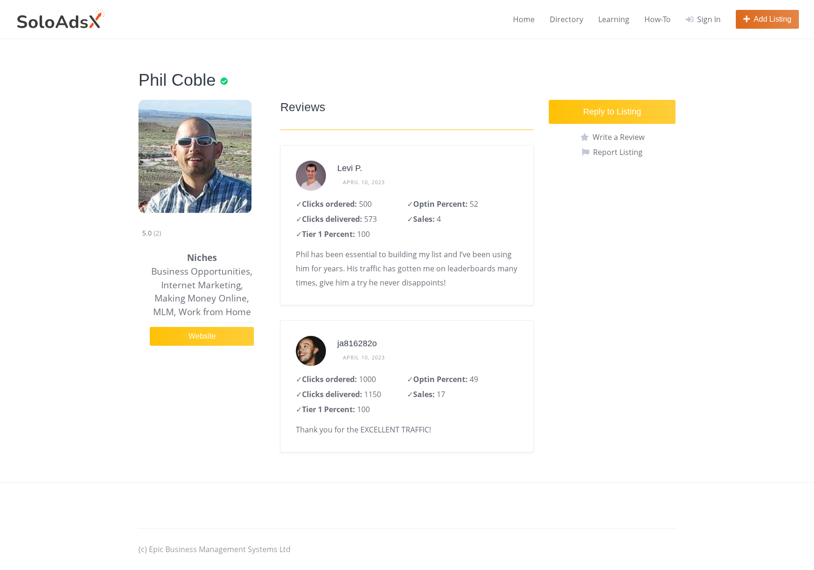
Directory (566, 19)
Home (524, 19)
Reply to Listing (612, 111)
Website (202, 336)
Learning (613, 19)
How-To (657, 19)
